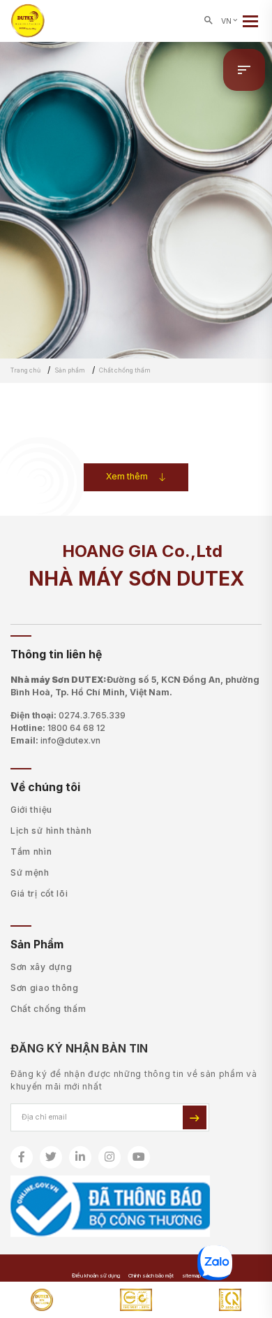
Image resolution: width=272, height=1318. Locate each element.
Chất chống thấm (48, 1009)
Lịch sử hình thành (51, 830)
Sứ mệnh (30, 872)
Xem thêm (127, 476)
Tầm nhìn (31, 851)
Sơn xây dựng (41, 967)
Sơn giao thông (44, 988)
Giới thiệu (31, 809)
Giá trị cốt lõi (39, 893)
